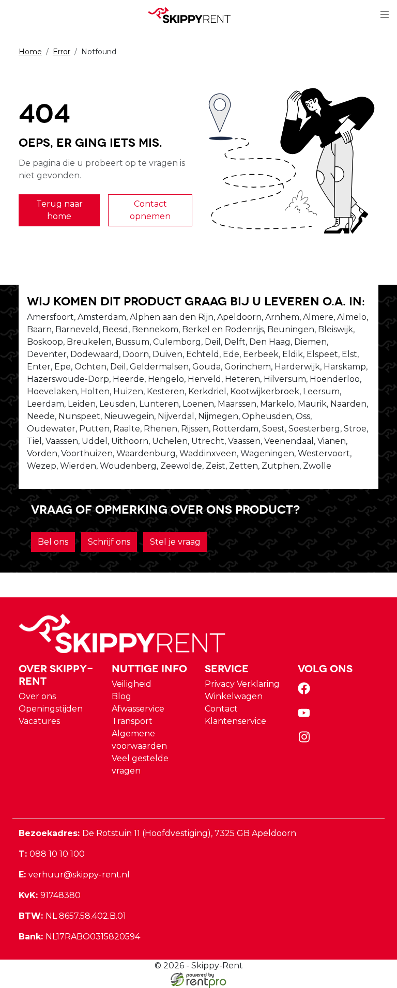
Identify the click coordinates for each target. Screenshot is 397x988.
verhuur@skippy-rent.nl (74, 874)
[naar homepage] (194, 15)
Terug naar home (59, 210)
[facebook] (306, 692)
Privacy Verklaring (242, 684)
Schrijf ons (109, 542)
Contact (221, 709)
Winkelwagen (234, 696)
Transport (132, 721)
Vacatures (39, 721)
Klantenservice (235, 721)
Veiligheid (131, 684)
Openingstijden (51, 709)
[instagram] (306, 740)
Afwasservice (138, 709)
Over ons (37, 696)
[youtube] (306, 716)
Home (30, 51)
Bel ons (53, 542)
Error (61, 51)
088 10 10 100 (52, 854)
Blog (121, 696)
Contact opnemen (150, 210)
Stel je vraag (175, 542)
